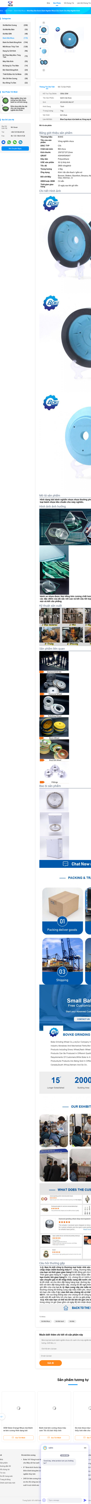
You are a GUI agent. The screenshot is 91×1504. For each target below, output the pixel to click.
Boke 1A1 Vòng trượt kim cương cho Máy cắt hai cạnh (35, 1461)
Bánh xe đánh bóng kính (15, 42)
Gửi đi (50, 1363)
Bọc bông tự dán (15, 83)
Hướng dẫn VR (5, 1466)
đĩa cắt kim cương (15, 78)
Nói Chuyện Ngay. (15, 148)
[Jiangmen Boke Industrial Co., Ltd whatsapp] (9, 142)
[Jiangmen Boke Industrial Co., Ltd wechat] (15, 142)
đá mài (72, 1321)
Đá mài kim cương (15, 25)
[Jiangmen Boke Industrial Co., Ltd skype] (20, 142)
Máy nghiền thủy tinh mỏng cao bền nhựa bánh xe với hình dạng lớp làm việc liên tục (19, 100)
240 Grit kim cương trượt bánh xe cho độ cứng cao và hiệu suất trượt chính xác (34, 1482)
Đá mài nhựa (45, 1321)
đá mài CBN (15, 34)
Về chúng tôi (4, 1469)
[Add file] (44, 1500)
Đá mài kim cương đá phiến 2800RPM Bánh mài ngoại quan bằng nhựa (52, 1430)
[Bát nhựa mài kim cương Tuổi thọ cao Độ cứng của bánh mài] (18, 1408)
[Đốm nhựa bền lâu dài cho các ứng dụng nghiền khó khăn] (6, 109)
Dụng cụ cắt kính (15, 51)
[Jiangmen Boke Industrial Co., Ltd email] (3, 142)
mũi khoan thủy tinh (15, 47)
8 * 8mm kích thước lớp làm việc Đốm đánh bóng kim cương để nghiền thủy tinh (35, 1470)
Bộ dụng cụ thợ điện (15, 66)
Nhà (1, 1459)
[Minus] (85, 1447)
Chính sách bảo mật (7, 1483)
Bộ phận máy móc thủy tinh (15, 56)
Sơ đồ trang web (6, 1476)
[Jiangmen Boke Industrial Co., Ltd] (10, 3)
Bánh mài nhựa (15, 38)
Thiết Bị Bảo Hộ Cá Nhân (15, 74)
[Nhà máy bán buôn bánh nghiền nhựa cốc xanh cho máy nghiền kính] (69, 41)
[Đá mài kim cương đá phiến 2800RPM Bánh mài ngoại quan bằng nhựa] (54, 1408)
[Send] (85, 1500)
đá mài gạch (60, 1321)
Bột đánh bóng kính (15, 70)
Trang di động (5, 1479)
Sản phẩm (4, 1463)
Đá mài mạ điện (15, 29)
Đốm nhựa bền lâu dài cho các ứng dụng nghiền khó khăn (19, 108)
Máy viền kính (15, 61)
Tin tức (3, 1473)
